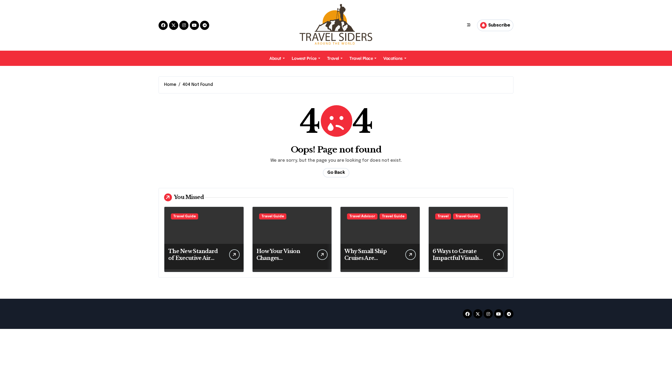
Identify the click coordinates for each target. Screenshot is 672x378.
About (275, 58)
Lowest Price (304, 58)
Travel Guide (184, 216)
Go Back (336, 172)
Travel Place (361, 58)
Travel (333, 58)
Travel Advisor (362, 216)
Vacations (393, 58)
